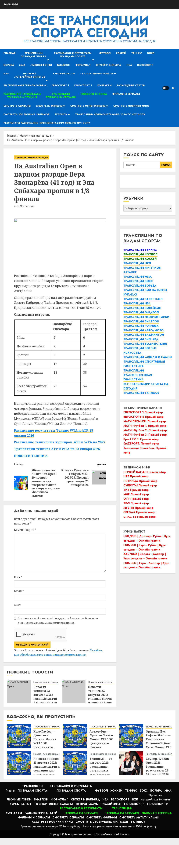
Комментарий (25, 530)
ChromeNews (104, 834)
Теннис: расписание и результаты (107, 754)
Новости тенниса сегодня (31, 157)
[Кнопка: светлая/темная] (165, 88)
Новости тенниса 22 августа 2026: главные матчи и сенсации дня (100, 695)
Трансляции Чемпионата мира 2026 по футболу (110, 114)
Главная (9, 53)
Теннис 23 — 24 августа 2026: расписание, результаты (101, 764)
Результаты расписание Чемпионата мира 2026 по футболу (46, 123)
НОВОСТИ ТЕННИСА (31, 456)
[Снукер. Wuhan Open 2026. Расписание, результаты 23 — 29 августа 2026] (131, 763)
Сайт (17, 605)
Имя (18, 577)
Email (19, 591)
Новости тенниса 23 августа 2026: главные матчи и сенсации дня (45, 695)
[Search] (173, 88)
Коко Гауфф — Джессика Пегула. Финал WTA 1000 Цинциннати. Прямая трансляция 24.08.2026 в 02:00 (45, 745)
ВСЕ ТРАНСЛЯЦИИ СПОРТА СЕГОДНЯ (89, 26)
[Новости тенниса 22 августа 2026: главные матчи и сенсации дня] (73, 691)
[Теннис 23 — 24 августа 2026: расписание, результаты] (75, 763)
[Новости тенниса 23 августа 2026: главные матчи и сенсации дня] (19, 691)
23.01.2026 (29, 206)
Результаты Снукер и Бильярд (161, 754)
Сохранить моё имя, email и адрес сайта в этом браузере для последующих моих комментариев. (58, 620)
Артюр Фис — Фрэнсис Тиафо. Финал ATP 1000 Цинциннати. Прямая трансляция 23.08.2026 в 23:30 (102, 743)
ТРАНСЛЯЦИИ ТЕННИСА (47, 726)
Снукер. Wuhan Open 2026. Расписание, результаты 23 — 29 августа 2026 (159, 766)
